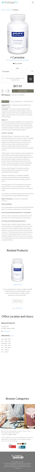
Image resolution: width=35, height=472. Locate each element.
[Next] (32, 416)
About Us (3, 431)
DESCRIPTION (5, 101)
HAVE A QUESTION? (28, 101)
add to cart (22, 91)
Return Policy (12, 432)
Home (3, 10)
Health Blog (13, 431)
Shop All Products (17, 308)
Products (8, 10)
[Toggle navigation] (33, 2)
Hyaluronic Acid (17, 284)
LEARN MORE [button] (17, 301)
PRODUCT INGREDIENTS (16, 101)
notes (12, 335)
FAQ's (17, 432)
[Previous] (2, 416)
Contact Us (7, 331)
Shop (8, 431)
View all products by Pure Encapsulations (17, 60)
